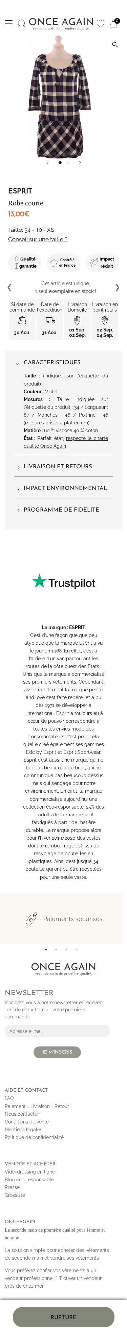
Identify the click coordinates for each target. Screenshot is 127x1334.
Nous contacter (22, 1114)
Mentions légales (23, 1129)
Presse (12, 1187)
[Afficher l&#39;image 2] (67, 162)
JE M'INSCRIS (57, 1052)
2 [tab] (56, 949)
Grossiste (15, 1195)
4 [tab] (76, 949)
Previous (10, 287)
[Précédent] (47, 162)
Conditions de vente (27, 1122)
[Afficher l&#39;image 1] (60, 162)
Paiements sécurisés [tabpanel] (73, 918)
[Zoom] (115, 44)
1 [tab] (46, 949)
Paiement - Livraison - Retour (37, 1106)
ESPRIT (77, 627)
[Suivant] (80, 162)
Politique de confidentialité (34, 1137)
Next (117, 287)
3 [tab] (66, 949)
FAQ (9, 1098)
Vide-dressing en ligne (30, 1172)
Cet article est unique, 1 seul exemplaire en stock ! (63, 287)
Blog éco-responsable (29, 1179)
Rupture (63, 1317)
